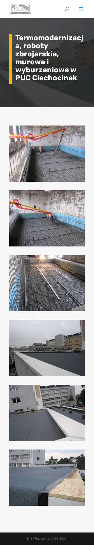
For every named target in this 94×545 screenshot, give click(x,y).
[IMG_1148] (47, 505)
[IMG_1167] (47, 441)
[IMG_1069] (47, 246)
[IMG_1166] (47, 376)
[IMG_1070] (47, 181)
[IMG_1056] (47, 311)
